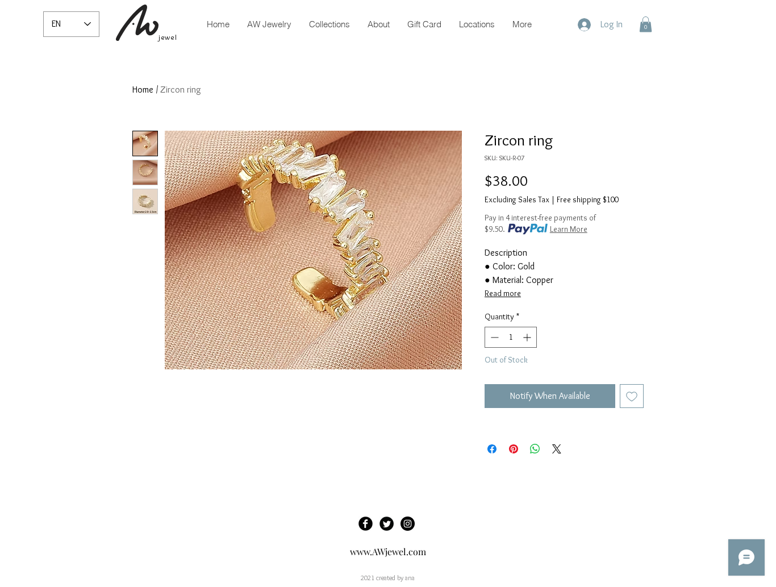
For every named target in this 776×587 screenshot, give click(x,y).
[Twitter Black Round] (386, 524)
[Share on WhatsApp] (535, 449)
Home (142, 89)
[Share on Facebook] (492, 449)
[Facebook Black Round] (365, 524)
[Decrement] (493, 337)
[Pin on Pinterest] (513, 449)
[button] (645, 24)
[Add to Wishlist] (632, 396)
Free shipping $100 (588, 199)
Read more (503, 293)
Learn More (568, 229)
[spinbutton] (510, 337)
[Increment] (528, 337)
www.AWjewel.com (388, 551)
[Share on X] (557, 449)
